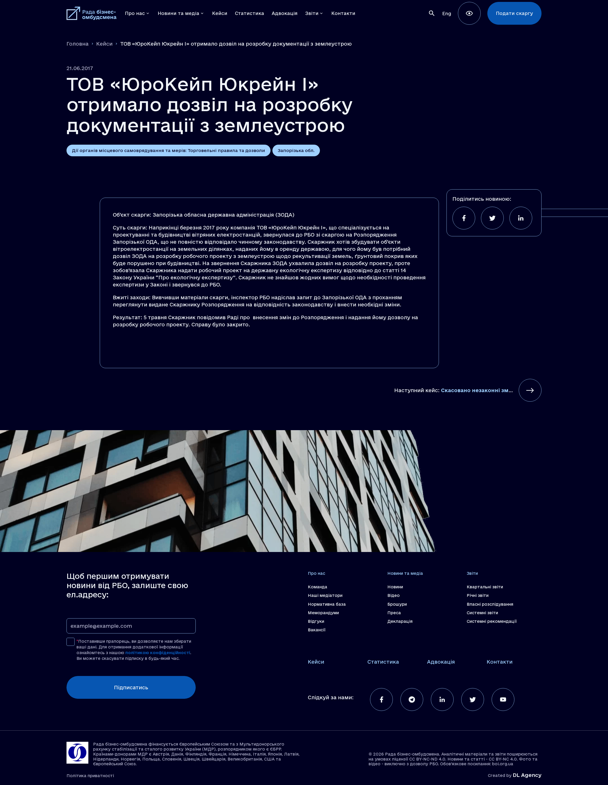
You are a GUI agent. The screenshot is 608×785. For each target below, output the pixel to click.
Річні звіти (478, 595)
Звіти (472, 573)
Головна (77, 44)
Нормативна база (327, 604)
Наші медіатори (325, 595)
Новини (395, 587)
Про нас (316, 573)
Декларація (400, 621)
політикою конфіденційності (157, 652)
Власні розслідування (490, 604)
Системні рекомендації (492, 621)
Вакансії (316, 630)
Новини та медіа (405, 573)
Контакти (500, 662)
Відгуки (316, 621)
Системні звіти (482, 612)
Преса (394, 612)
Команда (317, 587)
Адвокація (441, 662)
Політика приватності (90, 775)
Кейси (104, 44)
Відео (393, 595)
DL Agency (527, 775)
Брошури (397, 604)
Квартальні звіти (485, 587)
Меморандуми (323, 612)
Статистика (383, 662)
